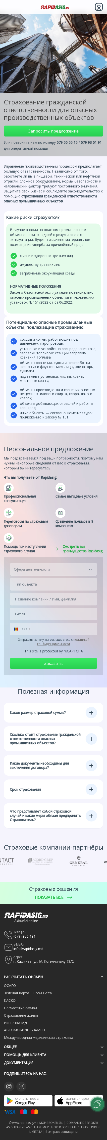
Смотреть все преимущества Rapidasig (83, 548)
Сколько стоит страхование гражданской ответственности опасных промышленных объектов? (45, 738)
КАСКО (10, 1000)
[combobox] (22, 629)
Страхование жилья (21, 1015)
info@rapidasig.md (28, 948)
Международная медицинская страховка (38, 1037)
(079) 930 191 (24, 936)
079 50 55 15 (67, 142)
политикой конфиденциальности (63, 642)
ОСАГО (10, 985)
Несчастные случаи (20, 1007)
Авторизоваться (99, 6)
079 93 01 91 (91, 142)
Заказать (53, 663)
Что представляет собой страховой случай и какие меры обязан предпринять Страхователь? (45, 815)
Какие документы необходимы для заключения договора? (39, 765)
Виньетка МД (15, 1022)
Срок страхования (25, 789)
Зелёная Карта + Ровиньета (28, 993)
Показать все (49, 897)
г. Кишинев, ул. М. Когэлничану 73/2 (43, 961)
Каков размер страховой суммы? (38, 712)
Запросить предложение (53, 131)
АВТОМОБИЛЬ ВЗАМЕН (24, 1030)
